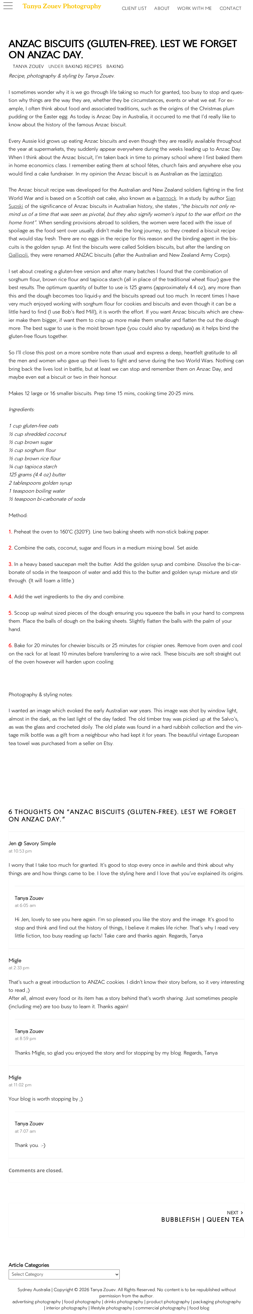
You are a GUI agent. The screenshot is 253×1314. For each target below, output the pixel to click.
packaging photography (217, 1302)
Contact (231, 8)
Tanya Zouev (29, 898)
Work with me (194, 8)
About (162, 8)
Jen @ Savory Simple (32, 843)
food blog (199, 1308)
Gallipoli (18, 255)
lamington (210, 174)
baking (115, 67)
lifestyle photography (111, 1308)
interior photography (66, 1308)
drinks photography (123, 1302)
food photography (82, 1302)
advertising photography (36, 1302)
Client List (134, 8)
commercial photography (160, 1308)
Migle (15, 960)
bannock (166, 198)
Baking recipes (83, 67)
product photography (168, 1302)
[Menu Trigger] (7, 6)
